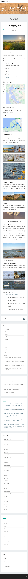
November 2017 (7, 493)
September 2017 (7, 499)
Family (5, 523)
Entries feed (6, 563)
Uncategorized (7, 541)
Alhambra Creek (6, 188)
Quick (5, 536)
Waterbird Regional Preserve (11, 308)
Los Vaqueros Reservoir (17, 405)
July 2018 (6, 473)
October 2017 (7, 496)
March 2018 (6, 483)
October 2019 (7, 460)
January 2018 (6, 488)
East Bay (6, 334)
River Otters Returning (9, 392)
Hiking (5, 528)
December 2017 (7, 491)
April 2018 (6, 480)
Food (5, 526)
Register (5, 558)
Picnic (5, 534)
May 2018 (6, 478)
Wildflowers (6, 544)
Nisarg (25, 576)
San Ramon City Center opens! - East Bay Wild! (14, 419)
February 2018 (7, 486)
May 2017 (6, 509)
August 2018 (6, 470)
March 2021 (6, 444)
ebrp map (9, 73)
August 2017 (6, 501)
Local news (6, 531)
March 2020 (6, 454)
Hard (6, 352)
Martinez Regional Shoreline (14, 25)
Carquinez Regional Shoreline (11, 294)
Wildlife (5, 547)
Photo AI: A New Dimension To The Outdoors (13, 384)
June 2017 (6, 506)
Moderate (7, 349)
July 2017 (6, 504)
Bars (5, 521)
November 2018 (7, 467)
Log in (5, 561)
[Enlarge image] (23, 36)
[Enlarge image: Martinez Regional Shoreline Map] (23, 85)
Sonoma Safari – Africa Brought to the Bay (14, 365)
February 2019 (7, 462)
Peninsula (7, 339)
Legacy (5, 355)
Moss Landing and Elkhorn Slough (11, 389)
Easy (6, 347)
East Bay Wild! (5, 1)
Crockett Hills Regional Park (11, 302)
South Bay (7, 342)
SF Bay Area (6, 329)
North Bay (7, 336)
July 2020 (6, 449)
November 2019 (7, 457)
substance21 (19, 29)
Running (5, 539)
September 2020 (7, 447)
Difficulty (6, 345)
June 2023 (6, 441)
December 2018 (7, 465)
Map (6, 331)
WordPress (17, 576)
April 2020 (6, 452)
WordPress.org (7, 568)
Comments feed (7, 566)
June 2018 (6, 475)
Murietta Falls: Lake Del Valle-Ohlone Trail (13, 387)
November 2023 (7, 439)
